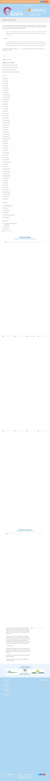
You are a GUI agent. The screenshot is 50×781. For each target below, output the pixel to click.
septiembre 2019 (7, 175)
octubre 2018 (6, 196)
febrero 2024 (6, 115)
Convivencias (6, 210)
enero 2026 (6, 92)
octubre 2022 (6, 136)
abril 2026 (6, 85)
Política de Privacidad (22, 776)
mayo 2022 (6, 145)
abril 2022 (6, 148)
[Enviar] (46, 55)
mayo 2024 (6, 108)
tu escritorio (21, 48)
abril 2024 (6, 111)
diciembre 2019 (7, 168)
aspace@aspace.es (8, 230)
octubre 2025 (6, 99)
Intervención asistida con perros (10, 69)
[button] (47, 10)
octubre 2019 (6, 173)
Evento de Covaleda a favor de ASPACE (11, 71)
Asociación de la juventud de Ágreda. (11, 67)
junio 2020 (6, 164)
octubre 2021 (6, 152)
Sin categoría (6, 217)
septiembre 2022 (7, 138)
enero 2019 (6, 189)
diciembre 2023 (7, 120)
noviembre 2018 (7, 194)
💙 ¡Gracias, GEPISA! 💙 (9, 62)
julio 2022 (6, 141)
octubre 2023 (6, 124)
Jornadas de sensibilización (9, 214)
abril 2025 (6, 104)
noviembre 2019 (7, 171)
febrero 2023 (6, 131)
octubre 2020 (6, 159)
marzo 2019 (6, 187)
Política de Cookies (27, 774)
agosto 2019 (6, 178)
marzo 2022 (6, 150)
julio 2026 (6, 78)
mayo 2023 (6, 129)
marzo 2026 (6, 87)
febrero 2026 (6, 90)
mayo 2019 (6, 182)
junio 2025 (6, 101)
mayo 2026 (6, 83)
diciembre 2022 (7, 134)
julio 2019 (6, 180)
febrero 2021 (6, 157)
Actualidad (6, 208)
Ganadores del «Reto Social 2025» (10, 65)
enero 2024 (6, 118)
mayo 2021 (6, 155)
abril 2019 (6, 185)
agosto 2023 (6, 127)
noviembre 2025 (7, 97)
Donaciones (6, 212)
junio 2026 (6, 81)
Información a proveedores (27, 777)
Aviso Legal (20, 774)
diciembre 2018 (7, 192)
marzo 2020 (6, 166)
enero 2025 (6, 106)
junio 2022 (6, 143)
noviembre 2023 (7, 122)
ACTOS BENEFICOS (8, 205)
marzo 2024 (6, 113)
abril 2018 (6, 199)
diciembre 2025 (7, 94)
